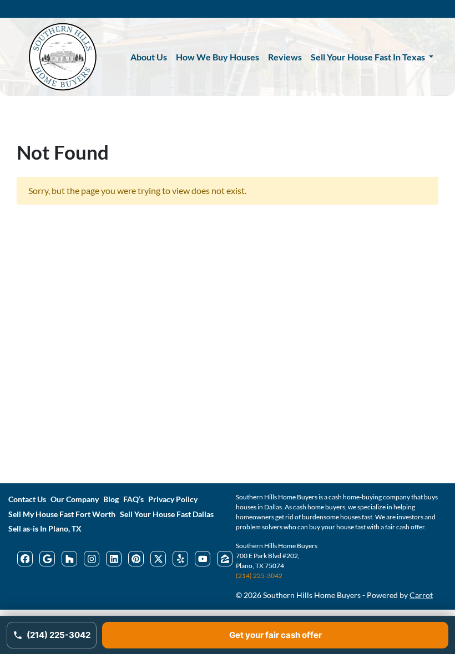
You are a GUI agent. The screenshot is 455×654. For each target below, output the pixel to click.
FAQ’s (133, 499)
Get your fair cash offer (275, 635)
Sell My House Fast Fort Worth (61, 514)
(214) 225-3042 (259, 575)
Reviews (285, 57)
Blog (111, 499)
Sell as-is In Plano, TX (45, 528)
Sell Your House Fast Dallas (167, 514)
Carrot (421, 595)
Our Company (74, 499)
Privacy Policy (173, 499)
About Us (148, 57)
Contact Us (27, 499)
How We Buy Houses (217, 57)
